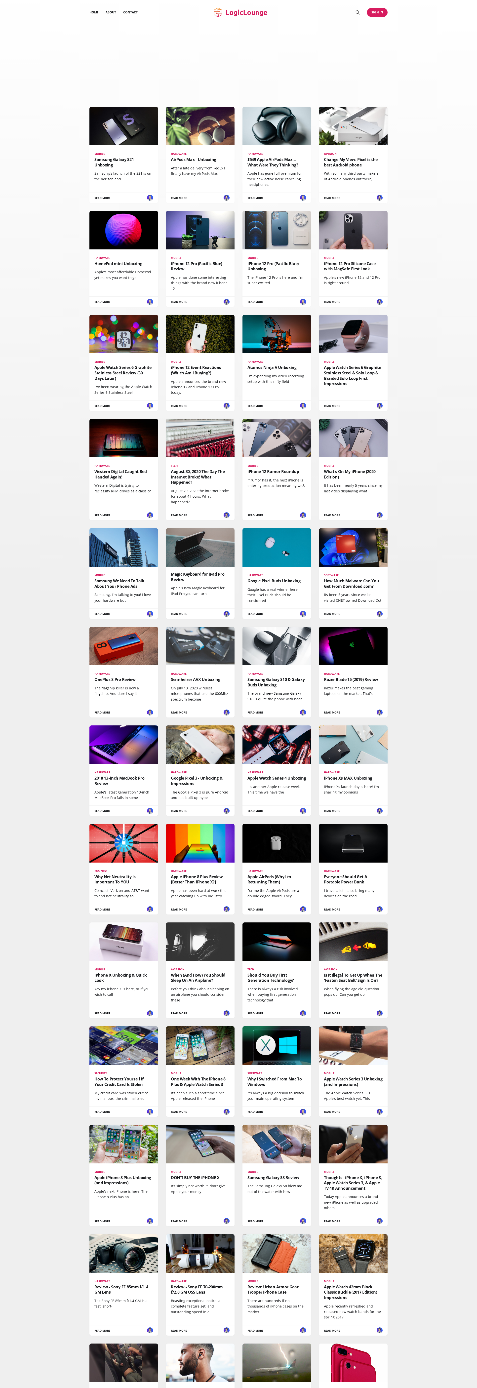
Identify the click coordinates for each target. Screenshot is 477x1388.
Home (94, 12)
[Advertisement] (238, 62)
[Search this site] (357, 12)
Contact (130, 12)
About (111, 12)
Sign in (377, 12)
